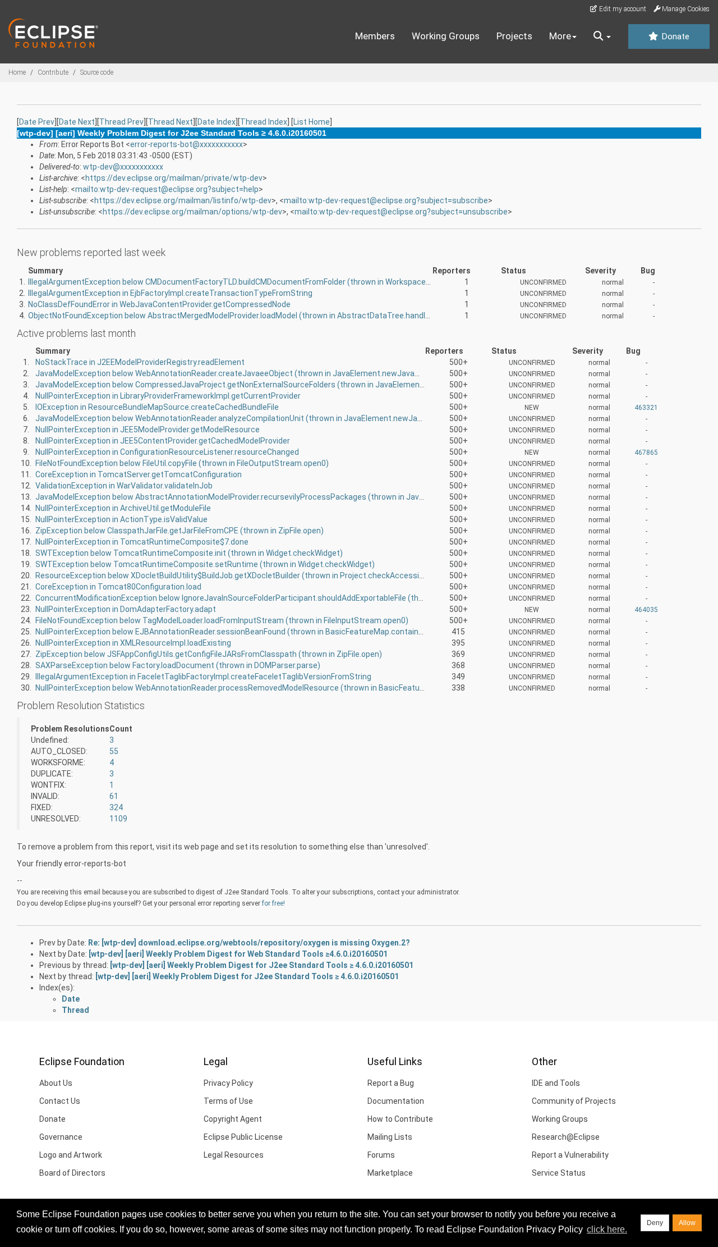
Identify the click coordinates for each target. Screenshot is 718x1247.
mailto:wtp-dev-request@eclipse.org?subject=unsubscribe (401, 211)
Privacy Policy (228, 1083)
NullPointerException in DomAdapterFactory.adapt (125, 609)
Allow (687, 1223)
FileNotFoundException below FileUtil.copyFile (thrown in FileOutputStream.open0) (182, 463)
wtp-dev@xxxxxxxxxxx (123, 166)
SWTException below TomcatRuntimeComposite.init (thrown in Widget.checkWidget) (189, 553)
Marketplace (390, 1172)
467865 (646, 452)
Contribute (53, 72)
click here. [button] (607, 1229)
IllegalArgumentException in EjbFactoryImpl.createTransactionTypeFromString (170, 293)
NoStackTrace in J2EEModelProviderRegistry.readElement (140, 362)
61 (113, 796)
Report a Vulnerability (570, 1154)
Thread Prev (121, 121)
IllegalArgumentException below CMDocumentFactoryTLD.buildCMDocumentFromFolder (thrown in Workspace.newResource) (254, 281)
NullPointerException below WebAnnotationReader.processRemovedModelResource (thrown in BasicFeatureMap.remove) (255, 687)
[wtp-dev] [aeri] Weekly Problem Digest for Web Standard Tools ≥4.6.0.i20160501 (238, 953)
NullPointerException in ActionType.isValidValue (121, 519)
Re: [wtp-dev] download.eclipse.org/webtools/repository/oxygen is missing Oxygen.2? (249, 942)
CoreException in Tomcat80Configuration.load (118, 586)
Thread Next (170, 121)
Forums (381, 1154)
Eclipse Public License (243, 1136)
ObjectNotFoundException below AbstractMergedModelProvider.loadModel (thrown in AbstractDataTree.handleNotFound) (247, 315)
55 (113, 751)
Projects (514, 36)
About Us (55, 1083)
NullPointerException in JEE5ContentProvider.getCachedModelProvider (162, 440)
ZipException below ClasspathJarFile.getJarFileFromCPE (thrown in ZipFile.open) (179, 530)
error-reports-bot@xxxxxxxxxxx (186, 144)
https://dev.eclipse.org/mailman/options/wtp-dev (192, 211)
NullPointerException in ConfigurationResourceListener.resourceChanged (167, 451)
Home (17, 72)
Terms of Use (228, 1101)
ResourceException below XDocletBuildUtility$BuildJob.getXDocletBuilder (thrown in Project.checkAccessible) (233, 575)
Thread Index (263, 121)
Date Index (216, 121)
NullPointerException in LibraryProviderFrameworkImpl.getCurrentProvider (168, 395)
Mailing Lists (389, 1136)
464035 (646, 610)
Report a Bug (390, 1083)
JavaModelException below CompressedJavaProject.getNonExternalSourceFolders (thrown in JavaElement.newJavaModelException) (276, 384)
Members (375, 36)
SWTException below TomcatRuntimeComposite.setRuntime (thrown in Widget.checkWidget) (205, 564)
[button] (602, 36)
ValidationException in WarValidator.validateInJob (124, 485)
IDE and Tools (556, 1083)
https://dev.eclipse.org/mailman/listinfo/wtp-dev (182, 200)
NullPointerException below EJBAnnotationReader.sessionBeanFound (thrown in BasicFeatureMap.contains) (230, 631)
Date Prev (36, 121)
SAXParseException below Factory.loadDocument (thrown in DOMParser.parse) (177, 665)
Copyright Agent (233, 1118)
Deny (655, 1223)
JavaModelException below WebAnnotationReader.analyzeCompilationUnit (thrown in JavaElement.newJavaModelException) (260, 418)
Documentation (395, 1101)
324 (116, 807)
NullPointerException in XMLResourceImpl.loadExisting (133, 642)
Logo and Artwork (70, 1154)
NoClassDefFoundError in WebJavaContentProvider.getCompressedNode (159, 304)
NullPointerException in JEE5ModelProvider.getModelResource (147, 429)
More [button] (560, 36)
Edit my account (621, 9)
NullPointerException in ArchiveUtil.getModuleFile (123, 508)
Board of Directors (72, 1172)
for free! (273, 903)
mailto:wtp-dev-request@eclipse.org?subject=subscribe (386, 200)
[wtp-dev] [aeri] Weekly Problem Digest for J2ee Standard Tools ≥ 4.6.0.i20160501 (261, 965)
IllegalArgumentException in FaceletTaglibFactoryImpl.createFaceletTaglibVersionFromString (203, 676)
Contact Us (59, 1101)
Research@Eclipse (566, 1136)
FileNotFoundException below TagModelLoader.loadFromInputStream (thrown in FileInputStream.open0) (221, 620)
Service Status (559, 1172)
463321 (646, 408)
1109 (118, 818)
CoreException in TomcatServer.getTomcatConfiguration (138, 474)
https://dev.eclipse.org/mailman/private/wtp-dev (174, 177)
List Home (311, 121)
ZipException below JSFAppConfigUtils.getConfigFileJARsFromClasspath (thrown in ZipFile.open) (208, 654)
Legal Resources (234, 1154)
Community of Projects (574, 1101)
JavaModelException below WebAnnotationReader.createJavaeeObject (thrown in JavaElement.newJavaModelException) (255, 373)
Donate (674, 36)
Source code (96, 72)
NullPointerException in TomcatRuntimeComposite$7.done (141, 541)
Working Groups (446, 36)
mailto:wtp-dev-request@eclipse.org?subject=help (167, 189)
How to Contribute (400, 1118)
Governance (60, 1136)
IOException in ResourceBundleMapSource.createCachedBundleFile (157, 407)
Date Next (77, 121)
